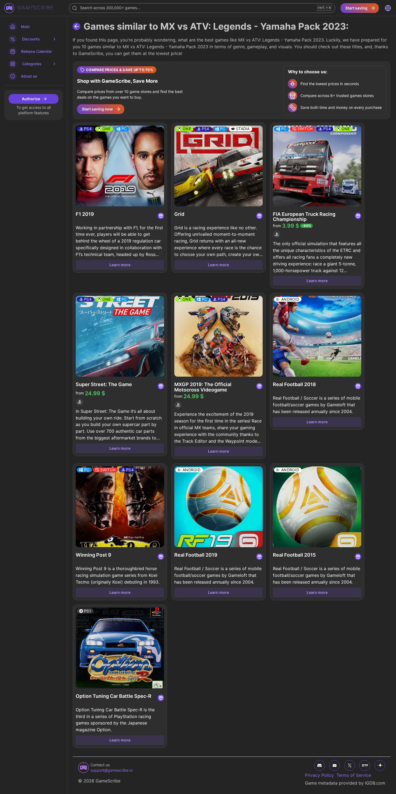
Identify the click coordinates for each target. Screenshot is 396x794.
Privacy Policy (319, 775)
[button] (232, 90)
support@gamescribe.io (112, 770)
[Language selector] (388, 8)
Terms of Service (353, 775)
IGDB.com (375, 783)
